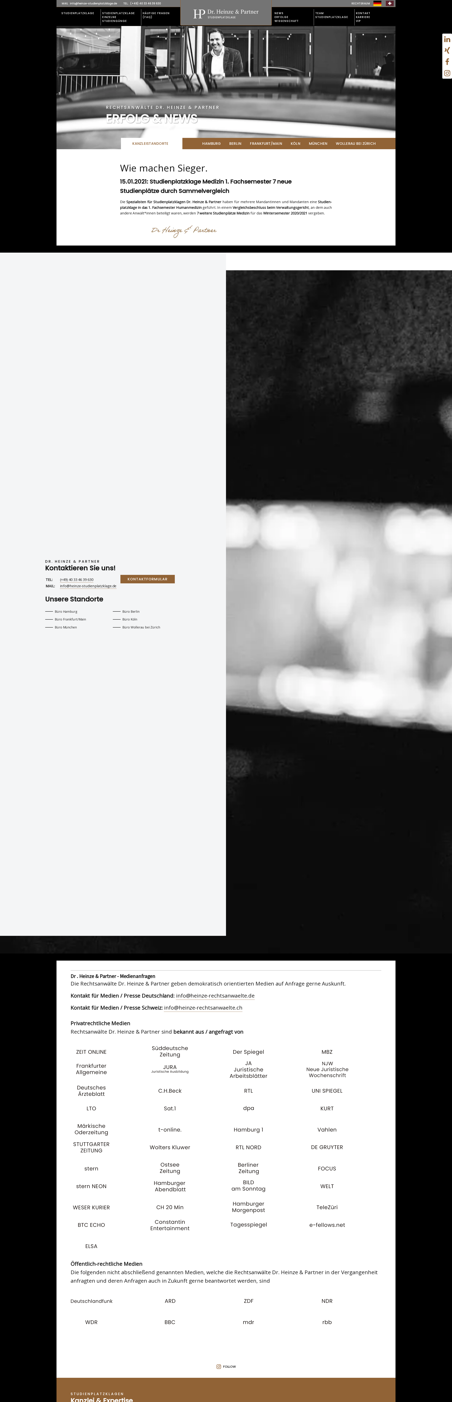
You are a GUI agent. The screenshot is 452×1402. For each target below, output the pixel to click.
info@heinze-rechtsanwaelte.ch (203, 1007)
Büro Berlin (130, 611)
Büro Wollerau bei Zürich (141, 627)
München (318, 143)
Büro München (66, 627)
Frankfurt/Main (266, 143)
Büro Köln (129, 619)
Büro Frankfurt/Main (70, 619)
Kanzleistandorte (150, 143)
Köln (295, 143)
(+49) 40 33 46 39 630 (76, 579)
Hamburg (211, 143)
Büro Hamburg (66, 611)
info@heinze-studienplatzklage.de (88, 586)
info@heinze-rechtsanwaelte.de (215, 995)
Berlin (235, 143)
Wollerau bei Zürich (356, 143)
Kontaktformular (148, 579)
